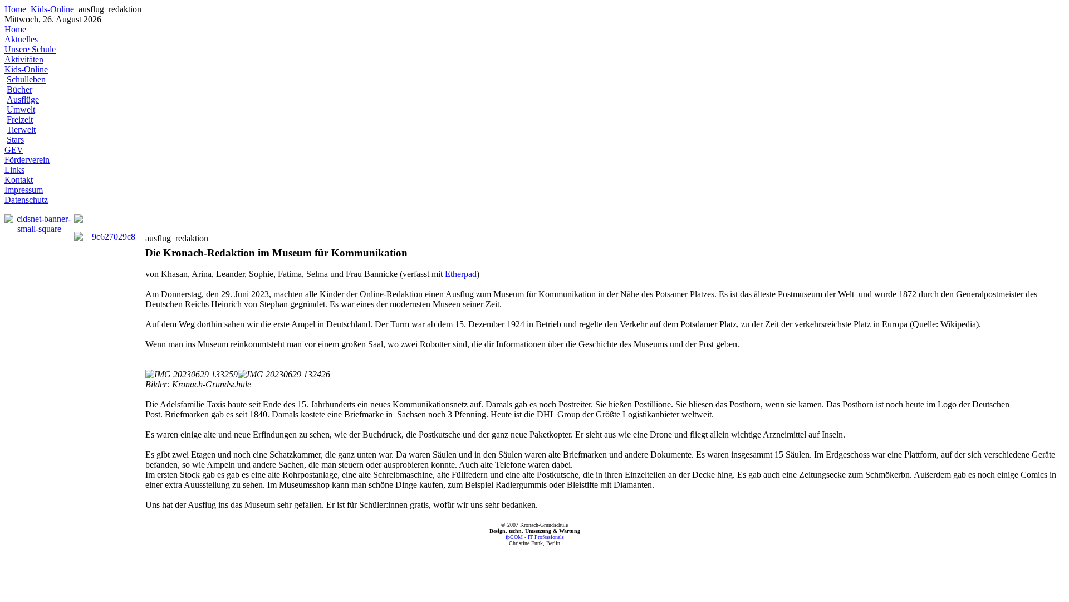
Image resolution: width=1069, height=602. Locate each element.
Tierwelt (21, 129)
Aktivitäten (23, 59)
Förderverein (27, 159)
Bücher (19, 89)
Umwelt (21, 109)
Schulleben (26, 79)
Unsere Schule (30, 49)
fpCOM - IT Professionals (535, 537)
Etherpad (461, 274)
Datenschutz (26, 200)
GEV (13, 149)
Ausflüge (23, 99)
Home (15, 9)
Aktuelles (21, 39)
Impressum (23, 190)
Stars (15, 139)
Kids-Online (52, 9)
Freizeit (20, 119)
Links (14, 169)
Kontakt (18, 180)
